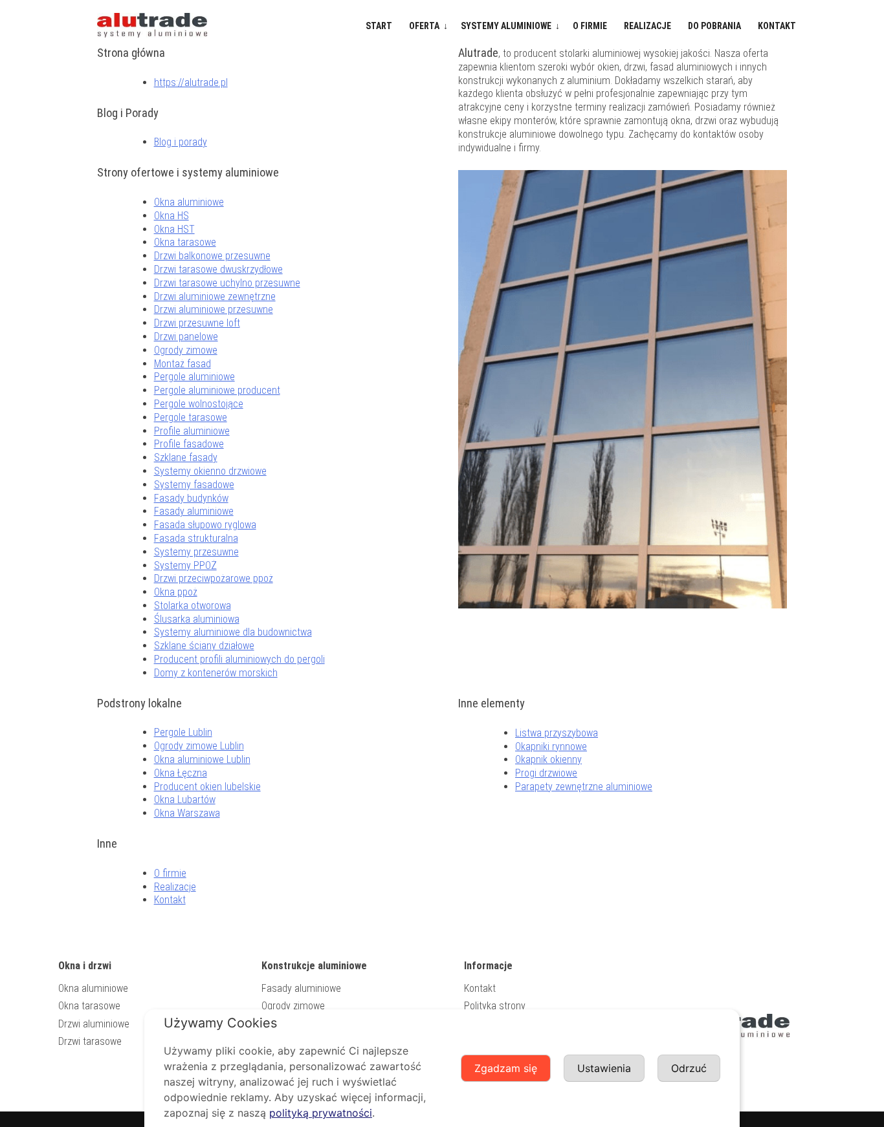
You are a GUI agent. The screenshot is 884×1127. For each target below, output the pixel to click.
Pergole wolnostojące (198, 404)
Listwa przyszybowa (556, 733)
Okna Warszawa (187, 813)
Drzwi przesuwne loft (197, 323)
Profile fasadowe (189, 444)
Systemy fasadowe (194, 484)
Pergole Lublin (183, 732)
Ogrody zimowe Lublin (199, 746)
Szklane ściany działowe (204, 645)
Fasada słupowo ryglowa (205, 525)
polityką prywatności (320, 1112)
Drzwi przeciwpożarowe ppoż (213, 578)
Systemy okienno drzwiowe (210, 471)
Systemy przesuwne (196, 552)
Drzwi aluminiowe (93, 1024)
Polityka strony (494, 1006)
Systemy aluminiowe (506, 26)
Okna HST (174, 229)
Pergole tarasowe (190, 417)
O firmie (590, 26)
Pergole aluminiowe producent (217, 390)
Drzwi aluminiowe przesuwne (213, 309)
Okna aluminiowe (189, 202)
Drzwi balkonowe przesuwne (212, 256)
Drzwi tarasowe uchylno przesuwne (227, 283)
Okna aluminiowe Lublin (202, 759)
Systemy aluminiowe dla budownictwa (233, 632)
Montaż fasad (182, 364)
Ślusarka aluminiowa (196, 619)
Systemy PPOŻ (185, 565)
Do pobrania (714, 26)
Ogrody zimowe (185, 350)
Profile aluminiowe (192, 431)
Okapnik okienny (548, 759)
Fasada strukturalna (196, 538)
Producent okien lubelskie (207, 786)
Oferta (424, 26)
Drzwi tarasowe (90, 1041)
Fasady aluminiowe (194, 511)
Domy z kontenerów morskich (216, 673)
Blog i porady (180, 142)
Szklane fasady (185, 457)
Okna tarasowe (185, 242)
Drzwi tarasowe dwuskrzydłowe (218, 269)
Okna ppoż (175, 592)
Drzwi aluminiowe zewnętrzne (215, 296)
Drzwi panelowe (186, 336)
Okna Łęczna (180, 773)
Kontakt (777, 26)
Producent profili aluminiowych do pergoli (239, 659)
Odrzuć (689, 1068)
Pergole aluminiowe (194, 376)
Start (379, 26)
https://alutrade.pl (191, 82)
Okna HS (171, 215)
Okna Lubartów (184, 799)
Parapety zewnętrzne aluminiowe (583, 786)
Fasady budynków (191, 498)
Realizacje (647, 26)
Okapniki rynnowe (551, 746)
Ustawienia (604, 1068)
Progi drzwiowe (546, 773)
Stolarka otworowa (192, 605)
